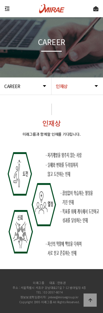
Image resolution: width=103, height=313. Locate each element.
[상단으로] (90, 300)
